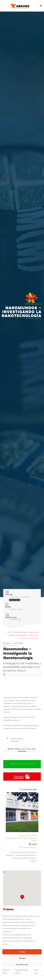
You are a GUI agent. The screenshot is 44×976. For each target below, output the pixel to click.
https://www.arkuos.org (28, 847)
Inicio (9, 632)
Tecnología (14, 741)
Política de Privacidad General (22, 971)
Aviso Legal (36, 971)
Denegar (22, 958)
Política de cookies (5, 971)
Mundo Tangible (13, 643)
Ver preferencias (22, 964)
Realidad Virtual (16, 738)
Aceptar (22, 952)
